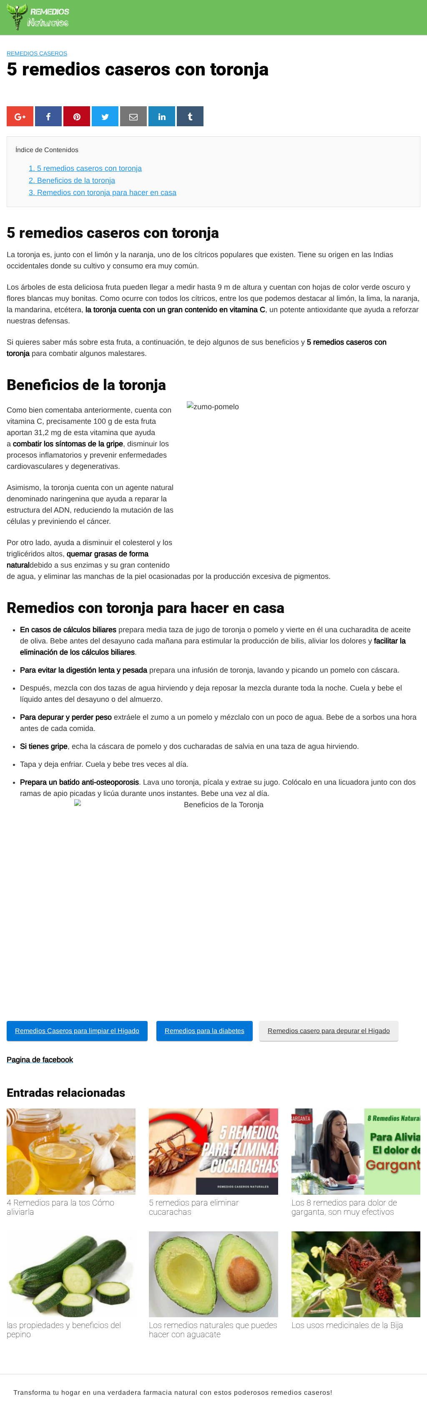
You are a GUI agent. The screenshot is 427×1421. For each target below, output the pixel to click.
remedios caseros (37, 53)
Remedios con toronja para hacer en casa (102, 192)
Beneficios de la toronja (72, 180)
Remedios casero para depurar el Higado (329, 1030)
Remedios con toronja (80, 608)
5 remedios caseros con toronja (85, 168)
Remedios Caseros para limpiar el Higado (77, 1030)
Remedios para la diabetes (204, 1030)
